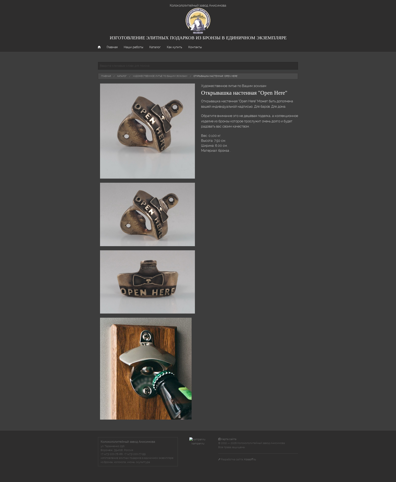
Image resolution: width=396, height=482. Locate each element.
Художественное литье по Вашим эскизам (233, 86)
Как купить (174, 47)
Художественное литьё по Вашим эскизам (160, 76)
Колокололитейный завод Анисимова (198, 5)
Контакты (195, 47)
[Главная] (198, 21)
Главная (112, 47)
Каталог (155, 47)
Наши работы (133, 47)
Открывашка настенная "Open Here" (215, 76)
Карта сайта (228, 439)
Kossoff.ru (250, 459)
